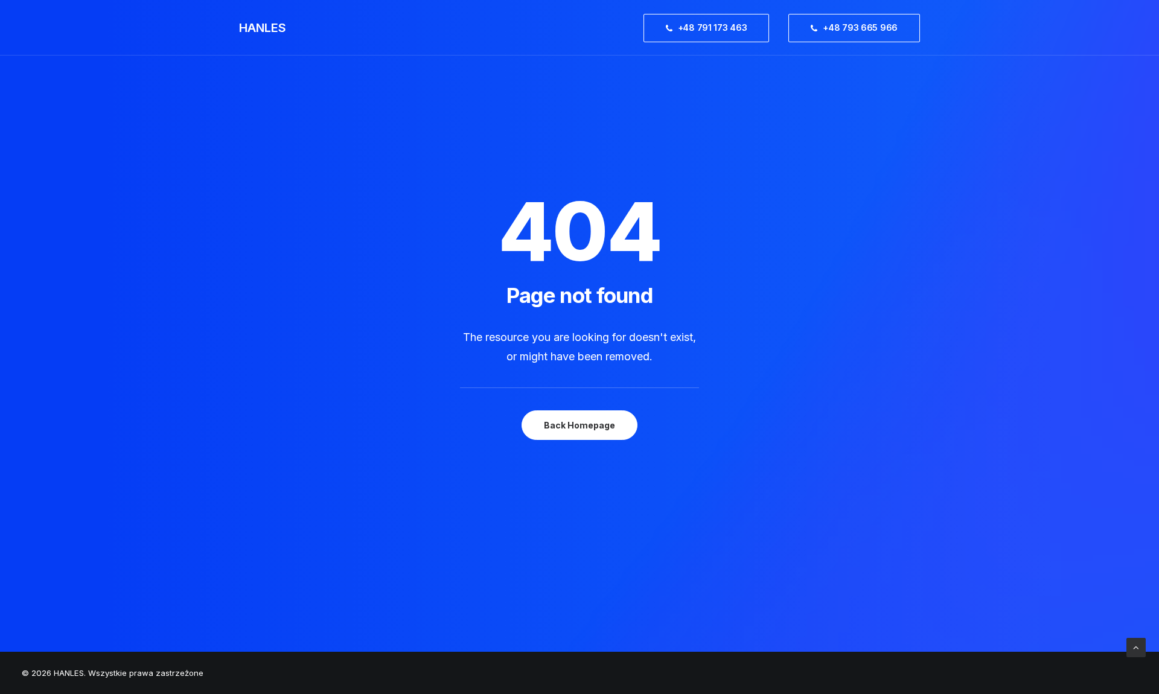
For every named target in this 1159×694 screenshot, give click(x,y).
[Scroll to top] (1136, 646)
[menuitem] (710, 28)
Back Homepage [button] (579, 425)
